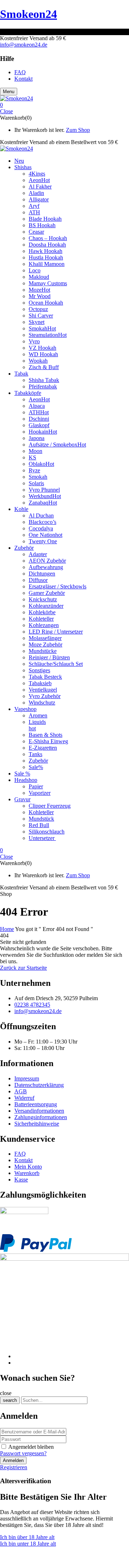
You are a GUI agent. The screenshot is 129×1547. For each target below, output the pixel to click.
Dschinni (39, 419)
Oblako (41, 464)
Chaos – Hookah (48, 238)
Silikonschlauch (46, 832)
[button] (64, 105)
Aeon (39, 180)
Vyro (34, 341)
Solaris (36, 483)
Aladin (36, 193)
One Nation (45, 535)
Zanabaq (43, 503)
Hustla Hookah (46, 257)
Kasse (21, 1179)
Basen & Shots (45, 735)
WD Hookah (43, 354)
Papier (36, 786)
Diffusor (38, 580)
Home (7, 929)
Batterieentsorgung (35, 1104)
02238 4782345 (32, 1005)
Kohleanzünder (46, 606)
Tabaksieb (40, 683)
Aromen (38, 715)
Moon (35, 451)
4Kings (37, 174)
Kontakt (23, 1160)
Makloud (39, 277)
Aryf (34, 206)
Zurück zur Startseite (23, 968)
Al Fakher (40, 186)
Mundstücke (43, 651)
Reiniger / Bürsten (49, 657)
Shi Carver (41, 315)
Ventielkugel (43, 690)
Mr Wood (40, 296)
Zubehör (38, 761)
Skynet (36, 322)
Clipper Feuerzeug (50, 806)
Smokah (42, 328)
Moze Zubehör (45, 644)
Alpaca (37, 406)
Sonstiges (39, 670)
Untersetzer (42, 838)
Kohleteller (41, 619)
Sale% (36, 767)
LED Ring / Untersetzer (56, 632)
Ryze (34, 470)
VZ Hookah (42, 348)
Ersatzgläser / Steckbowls (57, 586)
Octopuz (38, 309)
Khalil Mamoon (46, 264)
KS (32, 457)
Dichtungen (42, 573)
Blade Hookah (45, 219)
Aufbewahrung (46, 567)
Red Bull (39, 825)
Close (6, 111)
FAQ (20, 1154)
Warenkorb (26, 1173)
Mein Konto (28, 1167)
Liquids (37, 722)
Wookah (38, 361)
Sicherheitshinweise (36, 1124)
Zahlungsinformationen (40, 1117)
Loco (34, 270)
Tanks (35, 754)
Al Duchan (41, 515)
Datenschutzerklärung (39, 1085)
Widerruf (24, 1098)
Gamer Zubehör (47, 593)
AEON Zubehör (47, 561)
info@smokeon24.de (23, 45)
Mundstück (41, 819)
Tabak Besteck (45, 677)
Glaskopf (39, 425)
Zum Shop (78, 130)
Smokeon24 (28, 14)
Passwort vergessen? (23, 1453)
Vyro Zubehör (45, 696)
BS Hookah (42, 225)
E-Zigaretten (43, 748)
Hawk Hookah (45, 251)
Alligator (39, 199)
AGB (20, 1091)
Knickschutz (43, 599)
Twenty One (43, 541)
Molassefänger (45, 638)
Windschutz (42, 703)
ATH (34, 212)
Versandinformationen (39, 1111)
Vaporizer (40, 793)
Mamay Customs (48, 283)
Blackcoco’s (42, 522)
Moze (39, 290)
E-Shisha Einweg (48, 741)
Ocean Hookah (46, 303)
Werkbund (45, 496)
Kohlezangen (44, 625)
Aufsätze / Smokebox (57, 444)
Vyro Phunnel (44, 490)
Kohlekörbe (42, 612)
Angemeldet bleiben (31, 1447)
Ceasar (36, 232)
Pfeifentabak (43, 386)
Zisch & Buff (44, 367)
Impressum (26, 1078)
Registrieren (13, 1467)
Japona (36, 438)
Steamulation (48, 335)
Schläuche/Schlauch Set (56, 664)
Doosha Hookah (47, 245)
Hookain (43, 432)
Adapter (38, 554)
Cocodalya (41, 528)
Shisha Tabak (44, 380)
